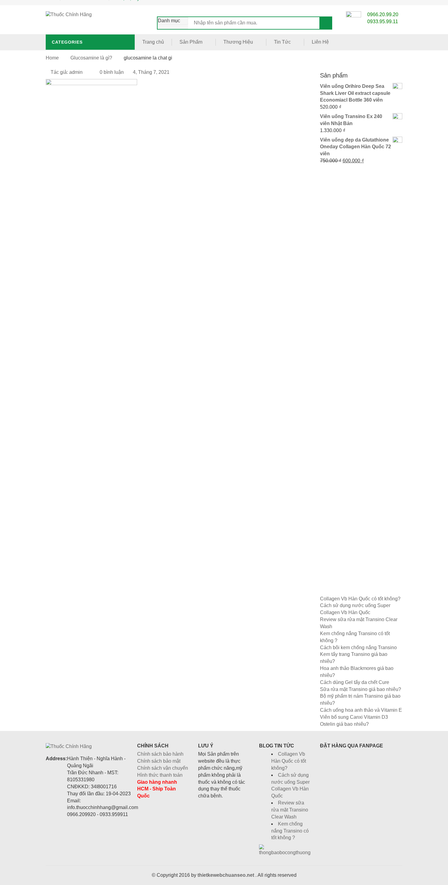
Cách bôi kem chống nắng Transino (358, 647)
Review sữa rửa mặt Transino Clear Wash (289, 809)
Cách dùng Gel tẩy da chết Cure (354, 682)
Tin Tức (282, 42)
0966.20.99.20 (382, 14)
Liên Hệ (320, 42)
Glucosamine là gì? (91, 57)
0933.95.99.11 (382, 21)
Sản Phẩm (191, 42)
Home (52, 57)
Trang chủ (153, 42)
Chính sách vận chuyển (162, 768)
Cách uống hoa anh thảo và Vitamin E (361, 710)
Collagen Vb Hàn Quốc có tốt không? (360, 598)
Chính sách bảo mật (158, 761)
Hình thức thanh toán (160, 775)
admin (76, 72)
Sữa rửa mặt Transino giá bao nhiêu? (360, 689)
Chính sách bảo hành (160, 754)
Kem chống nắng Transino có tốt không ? (290, 830)
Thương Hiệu (238, 42)
